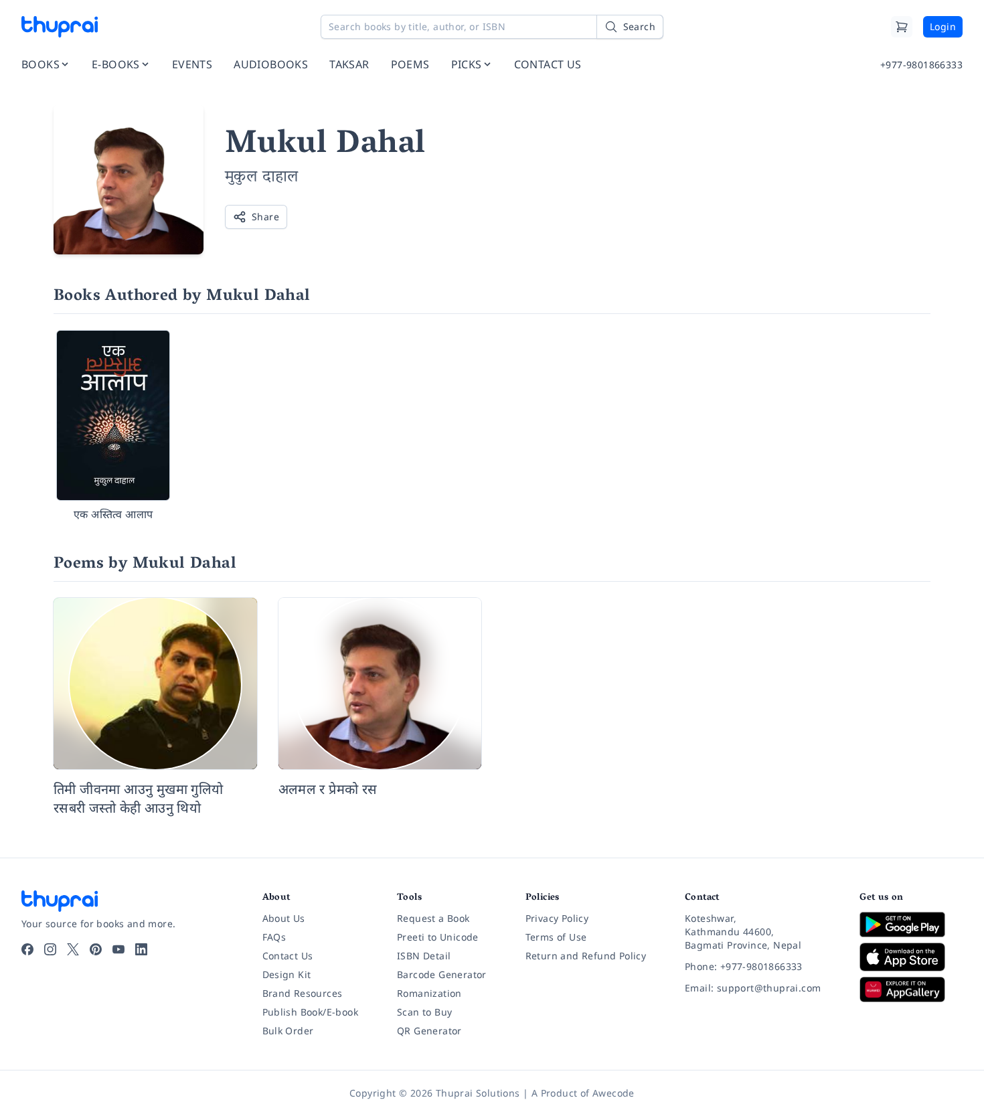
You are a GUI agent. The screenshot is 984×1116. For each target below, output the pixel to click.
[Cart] (901, 26)
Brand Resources (302, 993)
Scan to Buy (424, 1012)
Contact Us (287, 955)
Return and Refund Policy (586, 955)
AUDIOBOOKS (271, 64)
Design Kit (286, 974)
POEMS (410, 64)
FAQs (274, 937)
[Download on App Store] (911, 957)
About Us (283, 918)
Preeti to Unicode (438, 937)
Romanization (429, 993)
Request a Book (433, 918)
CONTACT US (548, 64)
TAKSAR (349, 64)
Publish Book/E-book (310, 1012)
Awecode (613, 1093)
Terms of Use (556, 937)
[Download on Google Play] (911, 924)
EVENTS (192, 64)
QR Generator (429, 1030)
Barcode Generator (442, 974)
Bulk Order (288, 1030)
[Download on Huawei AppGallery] (911, 989)
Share (265, 216)
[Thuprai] (59, 26)
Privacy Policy (557, 918)
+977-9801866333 (921, 64)
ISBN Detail (423, 955)
